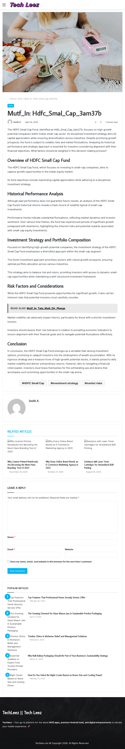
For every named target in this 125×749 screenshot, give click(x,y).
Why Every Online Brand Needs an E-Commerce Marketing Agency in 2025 (62, 464)
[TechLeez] (24, 4)
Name (11, 537)
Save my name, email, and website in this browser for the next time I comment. (51, 561)
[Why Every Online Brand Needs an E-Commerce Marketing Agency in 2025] (62, 449)
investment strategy (65, 383)
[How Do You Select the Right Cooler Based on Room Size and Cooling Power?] (16, 680)
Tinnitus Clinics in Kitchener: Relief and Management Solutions (57, 636)
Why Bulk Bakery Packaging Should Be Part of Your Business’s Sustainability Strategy (68, 655)
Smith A (17, 122)
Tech (20, 98)
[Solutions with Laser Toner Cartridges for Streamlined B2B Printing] (101, 449)
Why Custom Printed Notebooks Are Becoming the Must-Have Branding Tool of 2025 (22, 464)
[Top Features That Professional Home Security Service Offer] (16, 603)
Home (12, 98)
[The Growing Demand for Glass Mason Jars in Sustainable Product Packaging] (16, 622)
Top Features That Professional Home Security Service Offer (56, 597)
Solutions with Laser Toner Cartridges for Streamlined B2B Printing (99, 464)
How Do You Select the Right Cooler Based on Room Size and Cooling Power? (65, 675)
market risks (94, 383)
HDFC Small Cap (34, 383)
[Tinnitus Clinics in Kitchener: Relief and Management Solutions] (16, 643)
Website (69, 549)
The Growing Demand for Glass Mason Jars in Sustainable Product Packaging (65, 613)
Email (11, 549)
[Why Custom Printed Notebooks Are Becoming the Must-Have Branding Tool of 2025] (24, 449)
